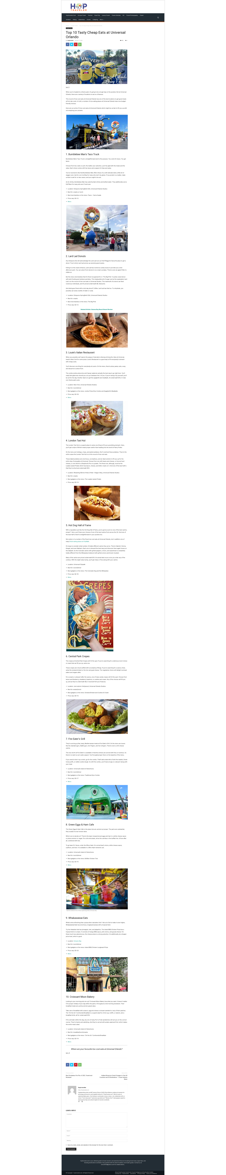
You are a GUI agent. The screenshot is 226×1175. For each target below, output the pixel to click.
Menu (69, 201)
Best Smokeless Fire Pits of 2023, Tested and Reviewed (79, 1076)
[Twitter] (71, 44)
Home (67, 25)
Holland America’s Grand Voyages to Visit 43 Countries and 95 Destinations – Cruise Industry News (113, 1077)
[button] (158, 17)
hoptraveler (70, 40)
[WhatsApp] (80, 44)
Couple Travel (74, 25)
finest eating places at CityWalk (79, 541)
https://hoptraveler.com (83, 1090)
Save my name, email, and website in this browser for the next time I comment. (90, 1145)
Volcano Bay (77, 941)
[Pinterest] (76, 44)
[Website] (82, 1101)
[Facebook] (67, 44)
